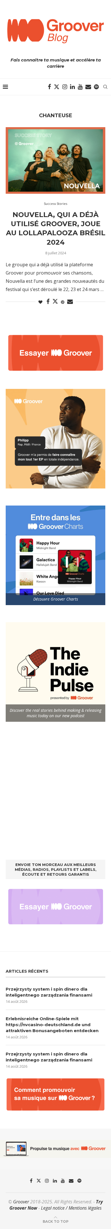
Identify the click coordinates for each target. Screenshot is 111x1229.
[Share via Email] (70, 302)
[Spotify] (96, 87)
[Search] (105, 87)
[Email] (88, 87)
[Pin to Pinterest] (62, 302)
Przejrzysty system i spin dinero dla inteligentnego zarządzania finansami (49, 992)
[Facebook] (49, 87)
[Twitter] (56, 87)
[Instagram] (64, 87)
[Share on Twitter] (55, 301)
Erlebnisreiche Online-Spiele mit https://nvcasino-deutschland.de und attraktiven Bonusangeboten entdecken (52, 1024)
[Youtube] (80, 87)
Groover (21, 1202)
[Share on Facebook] (48, 302)
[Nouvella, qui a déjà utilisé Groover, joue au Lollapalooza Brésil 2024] (55, 160)
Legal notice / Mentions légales (71, 1208)
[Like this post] (40, 302)
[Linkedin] (72, 87)
